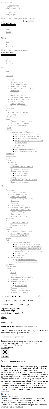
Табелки (9, 130)
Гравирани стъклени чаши (21, 121)
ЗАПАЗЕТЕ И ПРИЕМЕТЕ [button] (12, 407)
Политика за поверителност (12, 337)
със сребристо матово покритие (28, 138)
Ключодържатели (17, 104)
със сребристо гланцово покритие (29, 141)
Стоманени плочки (18, 82)
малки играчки (21, 175)
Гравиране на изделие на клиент (23, 180)
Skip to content (6, 2)
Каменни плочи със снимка (21, 167)
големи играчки (21, 173)
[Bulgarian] (41, 298)
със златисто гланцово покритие (28, 136)
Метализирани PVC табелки (22, 132)
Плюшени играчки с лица (20, 171)
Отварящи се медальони (20, 84)
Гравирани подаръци (30, 326)
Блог (8, 29)
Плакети (9, 158)
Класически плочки (18, 95)
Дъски (8, 128)
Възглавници (11, 156)
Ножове (9, 117)
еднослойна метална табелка (26, 151)
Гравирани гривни (18, 178)
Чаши (8, 119)
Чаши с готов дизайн (18, 125)
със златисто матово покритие (27, 134)
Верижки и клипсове (19, 106)
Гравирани (10, 80)
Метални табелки (17, 147)
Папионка (14, 91)
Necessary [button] (5, 392)
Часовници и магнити (19, 169)
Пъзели (13, 162)
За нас (8, 32)
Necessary (8, 394)
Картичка (14, 93)
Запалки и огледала (18, 101)
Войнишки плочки (18, 86)
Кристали (10, 110)
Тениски (13, 165)
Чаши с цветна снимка (19, 123)
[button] (24, 38)
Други (8, 160)
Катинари (10, 154)
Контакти (9, 34)
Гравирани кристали (18, 114)
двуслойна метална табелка (26, 149)
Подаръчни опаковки (19, 182)
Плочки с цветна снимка (20, 99)
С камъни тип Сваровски (20, 97)
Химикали (10, 108)
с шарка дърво (21, 143)
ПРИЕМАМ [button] (17, 345)
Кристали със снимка (19, 112)
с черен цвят (20, 145)
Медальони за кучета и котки (22, 88)
